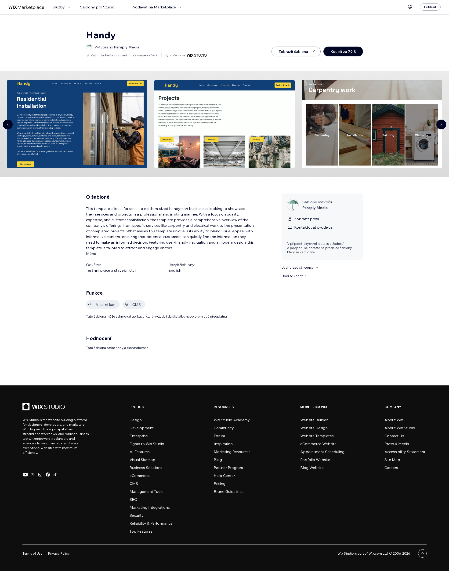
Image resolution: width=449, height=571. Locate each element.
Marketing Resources (232, 451)
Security (137, 515)
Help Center (224, 475)
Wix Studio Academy (232, 419)
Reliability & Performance (151, 523)
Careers (391, 467)
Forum (219, 435)
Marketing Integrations (150, 507)
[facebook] (48, 474)
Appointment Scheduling (322, 451)
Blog (218, 459)
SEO (133, 499)
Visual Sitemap (142, 459)
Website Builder (314, 419)
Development (142, 427)
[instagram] (40, 474)
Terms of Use (32, 553)
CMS (134, 483)
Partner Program (228, 467)
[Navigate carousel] (8, 124)
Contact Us (394, 435)
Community (224, 427)
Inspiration (223, 443)
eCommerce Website (318, 443)
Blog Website (312, 467)
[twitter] (33, 474)
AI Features (140, 451)
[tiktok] (55, 474)
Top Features (141, 531)
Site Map (392, 459)
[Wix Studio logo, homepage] (44, 407)
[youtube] (25, 474)
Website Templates (317, 435)
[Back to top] (422, 553)
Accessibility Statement (404, 451)
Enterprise (139, 435)
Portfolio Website (315, 459)
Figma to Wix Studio (147, 443)
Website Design (314, 427)
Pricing (219, 483)
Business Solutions (146, 467)
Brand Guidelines (228, 491)
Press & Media (396, 443)
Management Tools (146, 491)
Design (136, 419)
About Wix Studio (399, 427)
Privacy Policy (59, 553)
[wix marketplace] (26, 7)
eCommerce (140, 475)
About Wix (393, 419)
